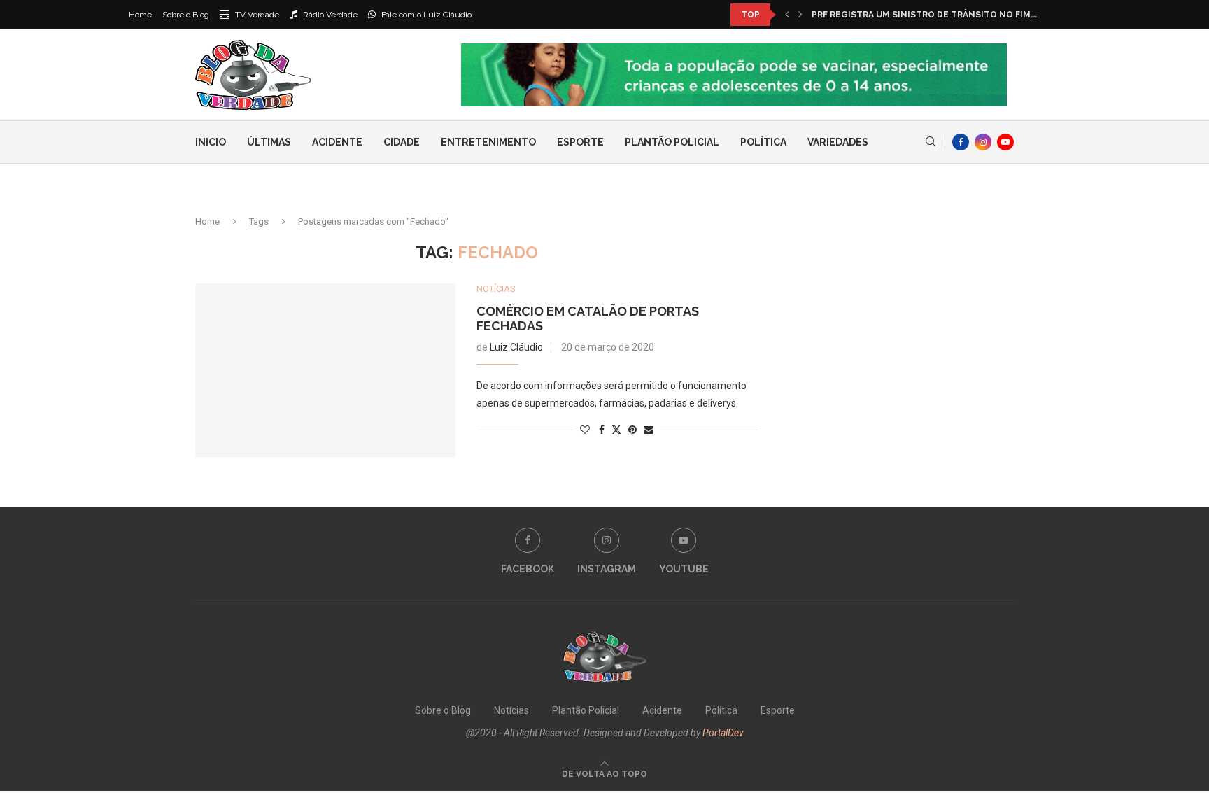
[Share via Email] (648, 429)
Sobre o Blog (185, 15)
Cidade (401, 142)
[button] (787, 14)
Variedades (837, 142)
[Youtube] (1005, 142)
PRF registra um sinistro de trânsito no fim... (924, 15)
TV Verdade (256, 15)
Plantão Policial (672, 142)
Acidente (337, 142)
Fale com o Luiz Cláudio (425, 15)
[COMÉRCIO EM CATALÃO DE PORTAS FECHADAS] (325, 370)
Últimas (269, 142)
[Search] (931, 142)
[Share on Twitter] (616, 429)
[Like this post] (585, 429)
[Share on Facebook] (601, 429)
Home (140, 15)
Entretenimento (488, 142)
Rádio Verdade (329, 15)
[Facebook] (960, 142)
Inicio (210, 142)
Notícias (511, 710)
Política (763, 142)
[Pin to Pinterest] (632, 429)
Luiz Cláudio (516, 347)
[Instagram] (983, 142)
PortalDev (723, 732)
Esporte (580, 142)
